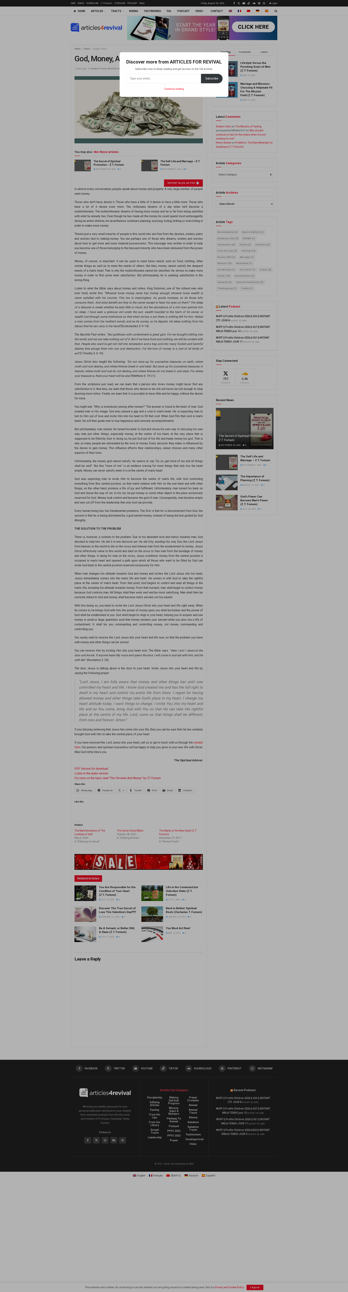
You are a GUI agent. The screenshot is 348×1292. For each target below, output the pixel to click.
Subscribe (211, 78)
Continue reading (174, 88)
